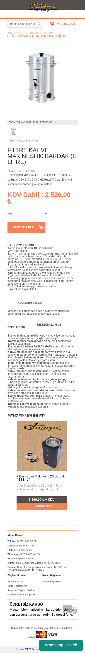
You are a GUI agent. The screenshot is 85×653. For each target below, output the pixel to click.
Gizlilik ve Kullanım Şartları (21, 594)
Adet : (11, 213)
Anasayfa (13, 33)
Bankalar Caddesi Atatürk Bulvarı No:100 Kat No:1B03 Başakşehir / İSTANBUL (36, 568)
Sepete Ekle (23, 227)
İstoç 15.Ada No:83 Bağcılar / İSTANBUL (33, 562)
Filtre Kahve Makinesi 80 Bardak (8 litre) (38, 35)
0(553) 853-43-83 (20, 545)
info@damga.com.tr (21, 558)
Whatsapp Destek (61, 645)
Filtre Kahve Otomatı (41, 33)
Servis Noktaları (16, 581)
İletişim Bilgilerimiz (51, 581)
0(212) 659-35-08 (21, 541)
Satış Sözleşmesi (17, 585)
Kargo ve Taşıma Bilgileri (20, 590)
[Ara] (39, 24)
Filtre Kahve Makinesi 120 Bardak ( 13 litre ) (41, 477)
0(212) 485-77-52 (19, 549)
